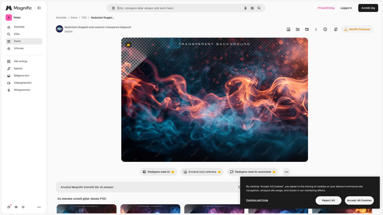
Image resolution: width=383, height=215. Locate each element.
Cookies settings (257, 200)
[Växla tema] (23, 207)
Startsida (61, 17)
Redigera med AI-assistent (250, 173)
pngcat (69, 31)
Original (146, 45)
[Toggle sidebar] (39, 8)
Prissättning (326, 8)
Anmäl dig (368, 8)
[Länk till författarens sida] (59, 29)
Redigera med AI (156, 173)
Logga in (346, 8)
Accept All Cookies (359, 200)
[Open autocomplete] (111, 8)
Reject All (328, 200)
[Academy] (16, 207)
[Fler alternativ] (316, 29)
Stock (74, 17)
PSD (84, 17)
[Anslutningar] (9, 207)
